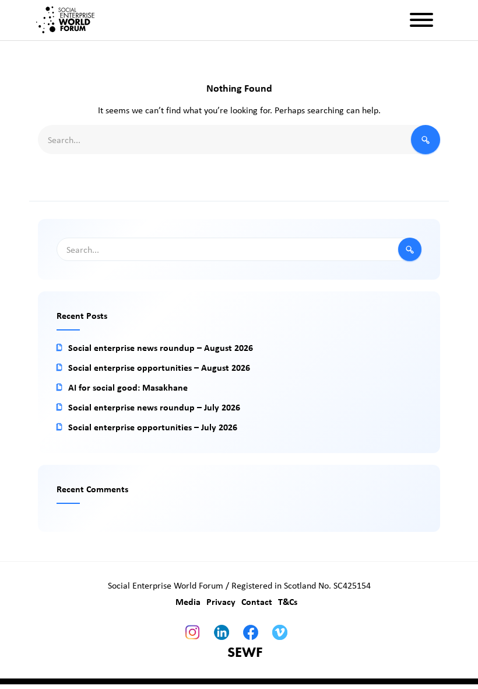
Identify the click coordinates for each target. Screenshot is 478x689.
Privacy (221, 601)
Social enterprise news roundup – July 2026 (154, 407)
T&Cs (287, 601)
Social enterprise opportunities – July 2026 (152, 426)
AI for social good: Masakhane (128, 387)
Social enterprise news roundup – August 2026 (160, 347)
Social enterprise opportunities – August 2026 (159, 367)
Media (188, 601)
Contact (256, 601)
